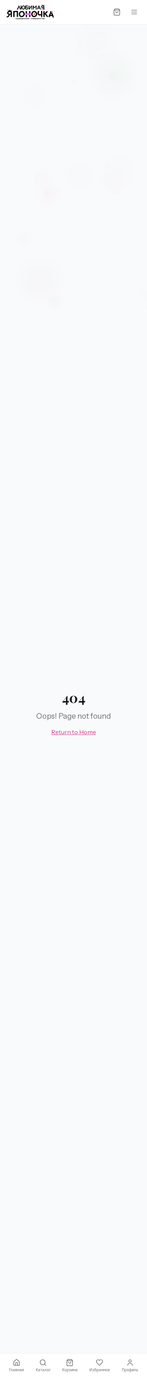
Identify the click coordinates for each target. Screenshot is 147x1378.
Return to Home (73, 732)
